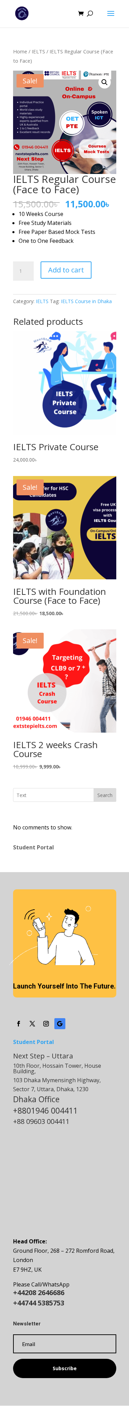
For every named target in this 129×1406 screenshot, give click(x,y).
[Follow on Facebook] (18, 1023)
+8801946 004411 (45, 1110)
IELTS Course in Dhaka (86, 301)
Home (20, 51)
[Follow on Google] (59, 1023)
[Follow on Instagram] (46, 1023)
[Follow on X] (32, 1023)
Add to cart (66, 270)
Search (104, 795)
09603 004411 (47, 1121)
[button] (104, 82)
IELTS (38, 51)
